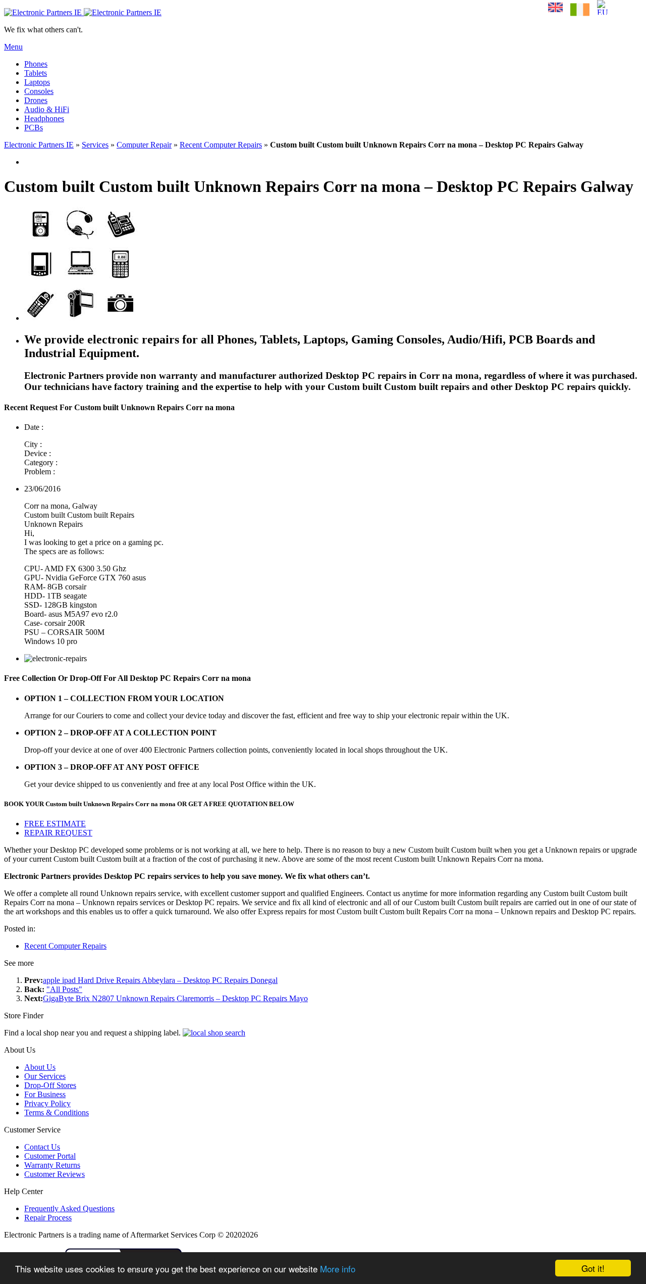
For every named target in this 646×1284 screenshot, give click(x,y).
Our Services (45, 1076)
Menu (13, 46)
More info (337, 1268)
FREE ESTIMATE (55, 823)
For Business (45, 1094)
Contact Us (42, 1147)
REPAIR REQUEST (58, 832)
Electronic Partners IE (39, 144)
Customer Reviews (54, 1174)
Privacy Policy (47, 1103)
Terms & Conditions (56, 1112)
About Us (40, 1067)
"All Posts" (64, 989)
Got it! (593, 1268)
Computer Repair (144, 144)
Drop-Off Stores (50, 1085)
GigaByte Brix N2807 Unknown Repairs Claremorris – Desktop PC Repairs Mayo (175, 998)
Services (95, 144)
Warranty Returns (52, 1165)
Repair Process (48, 1217)
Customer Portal (50, 1156)
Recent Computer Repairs (221, 144)
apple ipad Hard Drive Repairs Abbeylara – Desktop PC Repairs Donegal (160, 980)
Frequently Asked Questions (69, 1208)
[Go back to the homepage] (83, 12)
